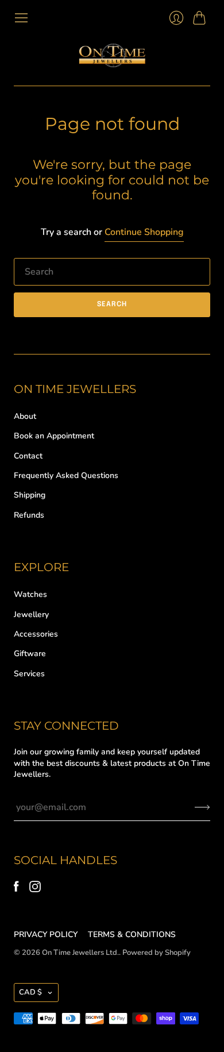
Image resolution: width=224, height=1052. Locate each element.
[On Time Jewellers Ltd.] (112, 55)
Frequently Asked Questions (66, 475)
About (25, 416)
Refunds (29, 515)
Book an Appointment (54, 435)
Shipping (29, 495)
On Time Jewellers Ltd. (80, 952)
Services (29, 673)
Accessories (36, 634)
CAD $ (30, 992)
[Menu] (21, 18)
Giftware (30, 653)
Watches (30, 594)
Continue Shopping (144, 232)
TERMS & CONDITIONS (132, 934)
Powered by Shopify (156, 952)
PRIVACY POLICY (46, 934)
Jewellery (31, 614)
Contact (28, 455)
